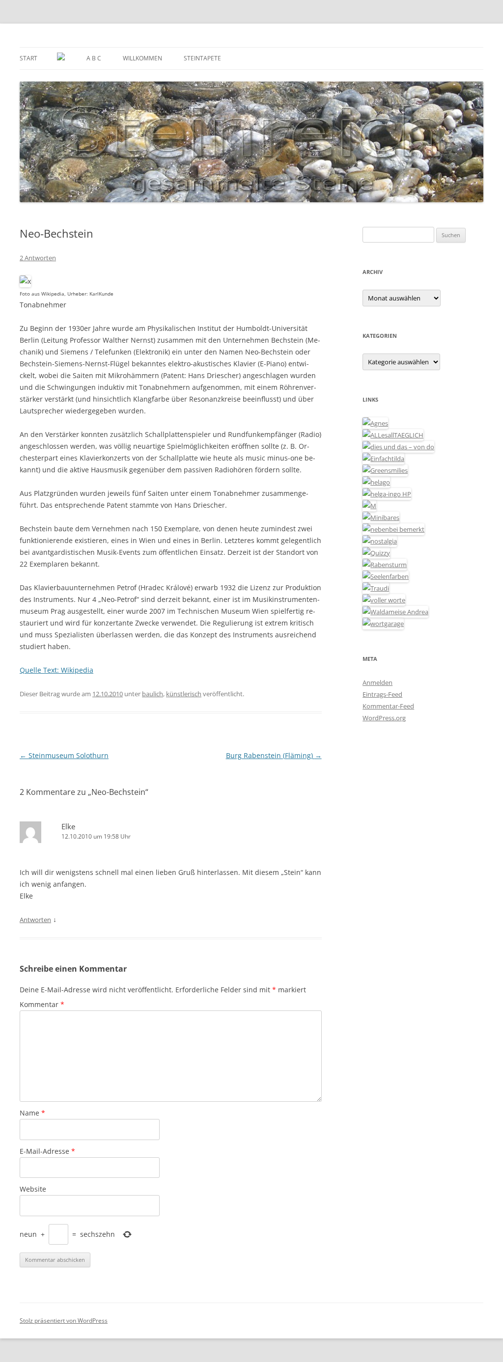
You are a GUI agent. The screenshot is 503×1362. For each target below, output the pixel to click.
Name (32, 1112)
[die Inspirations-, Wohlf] (386, 576)
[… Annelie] (393, 529)
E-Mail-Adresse (47, 1151)
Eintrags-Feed (382, 694)
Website (33, 1189)
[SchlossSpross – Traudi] (376, 588)
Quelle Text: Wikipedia (56, 670)
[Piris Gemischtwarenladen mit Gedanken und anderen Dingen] (384, 600)
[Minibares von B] (381, 517)
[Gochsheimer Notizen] (376, 482)
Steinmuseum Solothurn (64, 755)
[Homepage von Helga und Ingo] (387, 494)
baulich (152, 693)
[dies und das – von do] (398, 446)
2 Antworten (38, 257)
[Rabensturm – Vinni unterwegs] (385, 564)
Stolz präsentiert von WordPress (64, 1320)
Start (28, 58)
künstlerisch (183, 693)
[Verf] (383, 623)
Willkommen (142, 58)
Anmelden (377, 682)
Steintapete (202, 58)
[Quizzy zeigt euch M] (376, 552)
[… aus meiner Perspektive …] (395, 611)
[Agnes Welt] (375, 423)
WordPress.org (384, 717)
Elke (68, 826)
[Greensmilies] (385, 470)
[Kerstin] (380, 541)
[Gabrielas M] (369, 505)
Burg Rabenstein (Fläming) (274, 755)
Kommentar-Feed (388, 706)
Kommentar (42, 1004)
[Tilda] (383, 458)
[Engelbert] (393, 435)
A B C (93, 58)
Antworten (35, 919)
